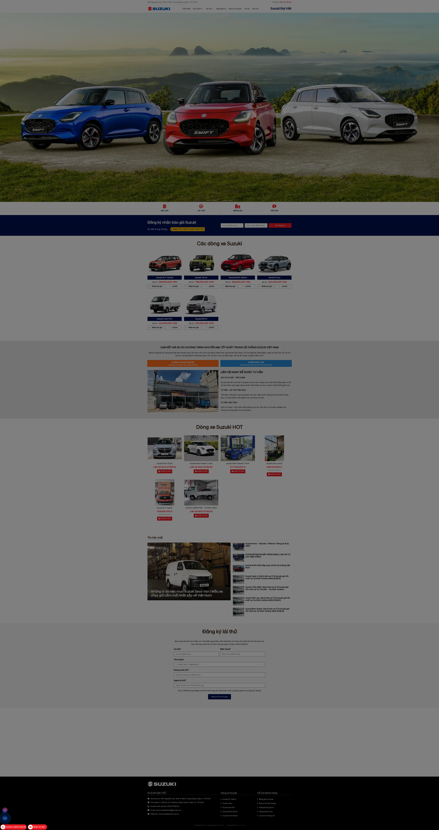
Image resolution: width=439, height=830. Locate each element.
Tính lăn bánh (229, 428)
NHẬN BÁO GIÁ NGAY (220, 434)
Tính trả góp (212, 428)
